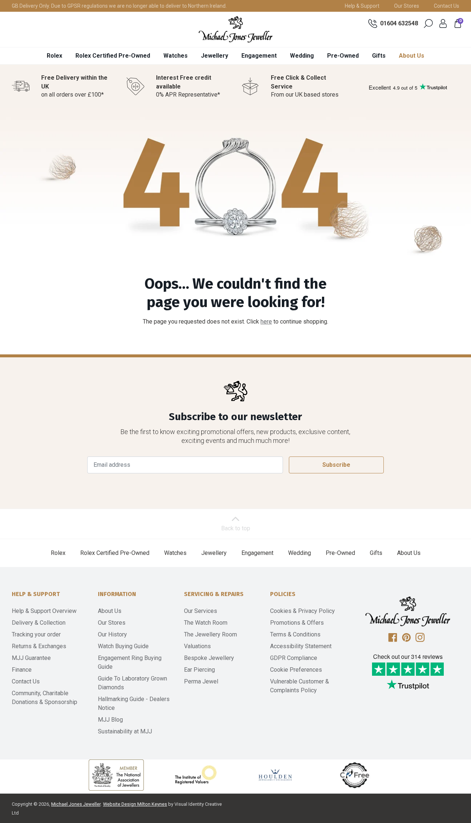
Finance (22, 669)
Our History (112, 634)
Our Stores (406, 6)
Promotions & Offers (297, 622)
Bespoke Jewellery (209, 657)
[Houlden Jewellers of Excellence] (275, 774)
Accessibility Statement (301, 646)
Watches (175, 55)
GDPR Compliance (293, 657)
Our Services (200, 610)
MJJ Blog (110, 719)
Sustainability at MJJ (125, 731)
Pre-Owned (343, 55)
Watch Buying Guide (123, 646)
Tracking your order (36, 634)
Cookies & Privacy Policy (302, 610)
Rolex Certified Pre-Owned (112, 55)
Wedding (302, 55)
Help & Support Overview (44, 610)
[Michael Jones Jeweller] (235, 29)
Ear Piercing (199, 669)
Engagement (259, 55)
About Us (411, 55)
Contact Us (446, 6)
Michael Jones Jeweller (75, 804)
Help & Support (362, 6)
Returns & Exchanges (39, 646)
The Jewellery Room (210, 634)
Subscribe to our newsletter (235, 417)
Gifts (379, 55)
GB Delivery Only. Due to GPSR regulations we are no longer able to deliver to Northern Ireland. (119, 6)
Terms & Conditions (295, 634)
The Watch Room (205, 622)
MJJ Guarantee (31, 657)
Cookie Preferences (296, 669)
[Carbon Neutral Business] (354, 774)
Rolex (54, 55)
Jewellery (214, 55)
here (266, 321)
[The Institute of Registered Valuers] (195, 774)
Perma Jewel (201, 681)
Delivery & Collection (38, 622)
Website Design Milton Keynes (135, 804)
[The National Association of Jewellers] (116, 775)
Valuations (197, 646)
